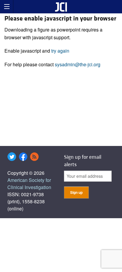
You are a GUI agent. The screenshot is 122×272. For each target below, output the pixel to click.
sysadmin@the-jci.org (77, 64)
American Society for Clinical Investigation (29, 184)
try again (60, 50)
